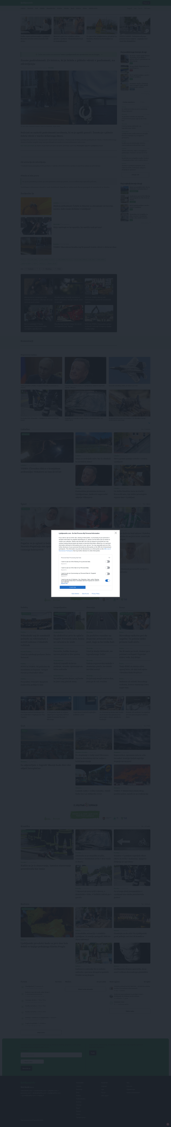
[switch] (107, 561)
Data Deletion (75, 593)
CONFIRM (72, 587)
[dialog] (85, 563)
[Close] (116, 533)
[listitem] (85, 558)
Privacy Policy (95, 593)
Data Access (85, 593)
